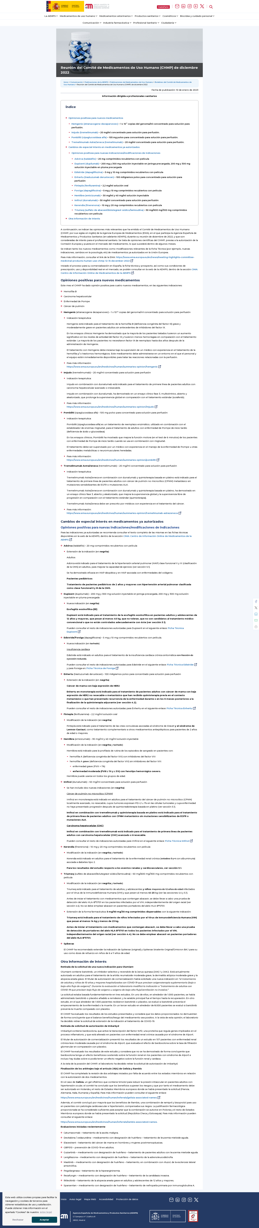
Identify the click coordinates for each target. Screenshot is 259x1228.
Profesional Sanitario (145, 22)
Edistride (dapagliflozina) (88, 172)
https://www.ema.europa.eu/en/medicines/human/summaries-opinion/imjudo (110, 406)
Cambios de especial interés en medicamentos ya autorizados (104, 147)
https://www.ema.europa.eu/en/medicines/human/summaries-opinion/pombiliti (111, 460)
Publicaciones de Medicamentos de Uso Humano (131, 82)
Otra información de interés (84, 218)
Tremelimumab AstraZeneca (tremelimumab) (97, 142)
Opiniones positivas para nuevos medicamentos (95, 118)
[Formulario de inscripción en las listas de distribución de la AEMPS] (177, 6)
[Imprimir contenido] (256, 627)
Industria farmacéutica (116, 22)
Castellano (163, 7)
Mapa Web (90, 1199)
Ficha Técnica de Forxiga (100, 668)
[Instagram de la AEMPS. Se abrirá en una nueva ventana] (189, 6)
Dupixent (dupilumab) (86, 163)
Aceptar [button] (44, 1219)
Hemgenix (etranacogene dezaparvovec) (94, 124)
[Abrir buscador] (211, 7)
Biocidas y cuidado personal (196, 16)
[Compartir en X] (256, 608)
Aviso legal (75, 1199)
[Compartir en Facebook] (256, 601)
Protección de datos (127, 1199)
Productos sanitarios (146, 16)
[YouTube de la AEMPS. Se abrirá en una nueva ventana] (195, 6)
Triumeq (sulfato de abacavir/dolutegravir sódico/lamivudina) (109, 210)
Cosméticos (169, 16)
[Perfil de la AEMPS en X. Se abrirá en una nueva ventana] (202, 6)
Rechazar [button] (18, 1219)
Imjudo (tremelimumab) (84, 132)
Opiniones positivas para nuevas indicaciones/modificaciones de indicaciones (115, 153)
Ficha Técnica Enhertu (179, 708)
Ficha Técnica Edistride (180, 664)
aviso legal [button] (46, 1212)
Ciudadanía (167, 22)
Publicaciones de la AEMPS (96, 82)
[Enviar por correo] (256, 620)
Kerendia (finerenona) (87, 205)
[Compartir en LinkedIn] (256, 614)
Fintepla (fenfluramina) (87, 185)
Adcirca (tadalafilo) (85, 159)
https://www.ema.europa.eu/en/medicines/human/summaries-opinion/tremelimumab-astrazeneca (122, 513)
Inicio (66, 82)
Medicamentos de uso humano (77, 16)
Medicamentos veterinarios (115, 16)
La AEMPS (50, 16)
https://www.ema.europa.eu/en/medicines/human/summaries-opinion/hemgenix (112, 366)
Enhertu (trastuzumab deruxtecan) (94, 177)
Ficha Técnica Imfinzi (177, 841)
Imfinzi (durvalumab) (86, 200)
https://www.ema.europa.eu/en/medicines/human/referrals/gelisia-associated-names (109, 1097)
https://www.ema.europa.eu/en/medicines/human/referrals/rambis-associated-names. (109, 1122)
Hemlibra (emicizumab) (87, 195)
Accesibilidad (106, 1199)
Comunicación (91, 22)
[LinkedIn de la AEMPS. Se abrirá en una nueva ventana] (183, 6)
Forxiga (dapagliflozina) (87, 190)
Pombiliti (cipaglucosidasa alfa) (89, 137)
